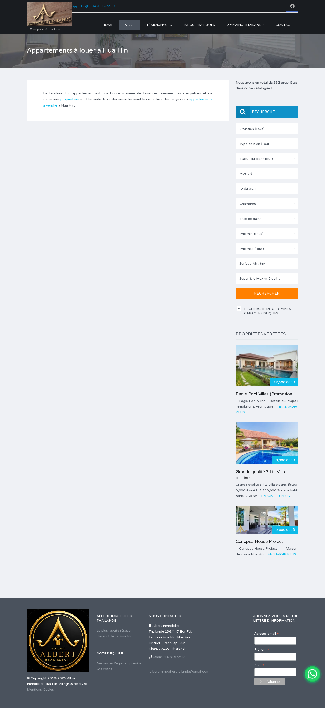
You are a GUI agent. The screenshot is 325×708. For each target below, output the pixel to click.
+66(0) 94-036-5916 (97, 6)
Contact (284, 25)
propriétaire (69, 99)
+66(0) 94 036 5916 (169, 657)
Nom (259, 665)
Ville (129, 25)
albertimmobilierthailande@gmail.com (179, 671)
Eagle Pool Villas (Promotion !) (266, 393)
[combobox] (267, 128)
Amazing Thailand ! (245, 25)
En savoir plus (275, 496)
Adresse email (266, 633)
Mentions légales (40, 690)
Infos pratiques (199, 25)
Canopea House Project (259, 541)
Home (107, 25)
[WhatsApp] (312, 674)
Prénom (261, 649)
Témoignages (159, 25)
